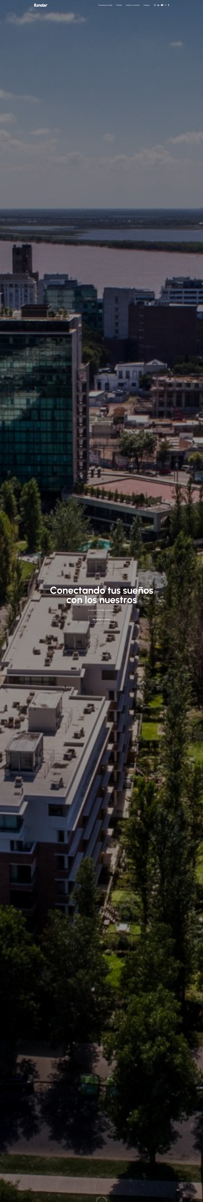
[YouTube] (162, 5)
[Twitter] (165, 5)
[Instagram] (155, 5)
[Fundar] (40, 5)
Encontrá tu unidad (101, 619)
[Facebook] (168, 5)
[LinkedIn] (158, 5)
